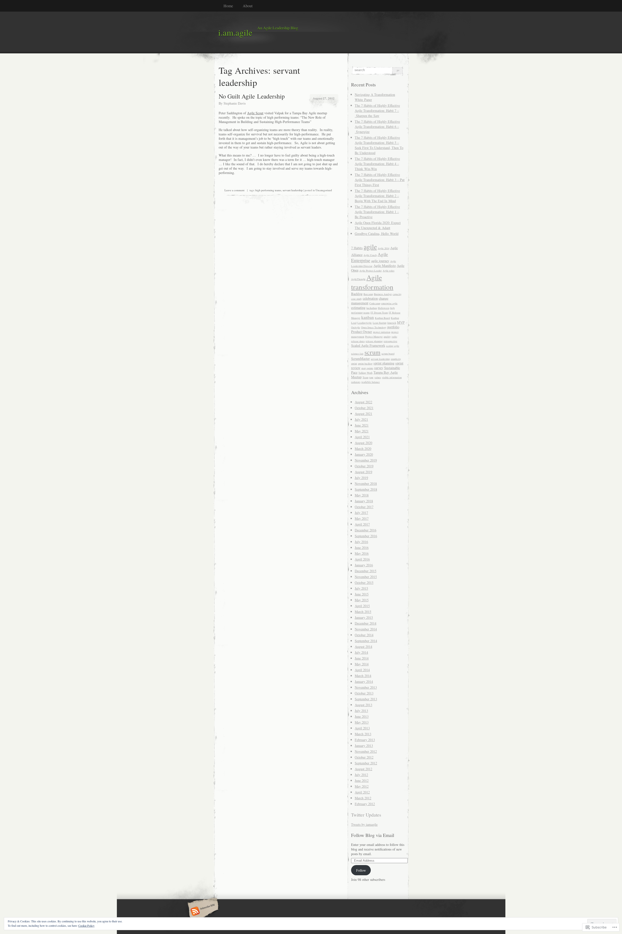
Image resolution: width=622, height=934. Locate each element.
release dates (358, 341)
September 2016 (366, 536)
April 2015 (362, 605)
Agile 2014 (383, 248)
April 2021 (362, 437)
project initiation (381, 332)
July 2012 (361, 774)
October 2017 (364, 506)
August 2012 (363, 769)
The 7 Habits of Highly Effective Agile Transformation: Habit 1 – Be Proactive (377, 211)
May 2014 (362, 664)
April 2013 (362, 728)
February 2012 (365, 804)
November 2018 (366, 483)
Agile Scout (255, 113)
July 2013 (361, 710)
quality (387, 336)
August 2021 (363, 413)
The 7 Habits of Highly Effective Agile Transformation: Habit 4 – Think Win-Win (377, 163)
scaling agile (392, 345)
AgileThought (358, 279)
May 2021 (362, 431)
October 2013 (364, 693)
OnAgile (355, 327)
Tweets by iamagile (364, 824)
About (247, 5)
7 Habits (357, 248)
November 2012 (366, 751)
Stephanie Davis (235, 103)
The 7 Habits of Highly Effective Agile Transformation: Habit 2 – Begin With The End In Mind (377, 195)
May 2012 (362, 786)
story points (367, 368)
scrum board (387, 353)
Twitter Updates (366, 814)
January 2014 (364, 681)
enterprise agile (389, 303)
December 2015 (365, 571)
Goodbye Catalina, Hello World (376, 233)
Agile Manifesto (384, 265)
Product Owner (361, 331)
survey (378, 367)
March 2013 (363, 734)
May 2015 (362, 600)
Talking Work (365, 372)
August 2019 (363, 472)
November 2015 (366, 576)
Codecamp (374, 303)
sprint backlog (365, 363)
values (377, 377)
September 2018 (366, 489)
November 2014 (366, 629)
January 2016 (364, 565)
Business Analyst (383, 294)
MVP (401, 322)
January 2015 (364, 617)
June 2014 (362, 658)
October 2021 (364, 407)
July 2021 (361, 419)
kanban (367, 317)
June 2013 (362, 716)
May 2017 (362, 518)
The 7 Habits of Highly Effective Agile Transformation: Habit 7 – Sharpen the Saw (377, 110)
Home (228, 5)
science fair (357, 353)
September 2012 (366, 763)
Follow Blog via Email (372, 835)
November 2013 (366, 687)
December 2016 (365, 530)
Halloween (383, 308)
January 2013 (364, 745)
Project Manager (374, 336)
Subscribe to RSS (202, 911)
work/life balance (370, 382)
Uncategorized (324, 190)
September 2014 (366, 640)
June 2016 (362, 547)
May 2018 (362, 495)
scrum (372, 352)
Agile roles (388, 270)
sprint (354, 363)
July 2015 (361, 588)
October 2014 (364, 635)
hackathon (371, 308)
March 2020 (363, 448)
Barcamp (368, 294)
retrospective (390, 341)
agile (370, 246)
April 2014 (362, 670)
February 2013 (365, 739)
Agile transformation (372, 282)
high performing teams (268, 190)
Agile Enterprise (369, 257)
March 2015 (363, 611)
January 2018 (364, 501)
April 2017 (362, 524)
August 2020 (363, 442)
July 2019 (361, 477)
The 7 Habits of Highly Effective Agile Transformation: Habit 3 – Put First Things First (380, 179)
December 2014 (365, 623)
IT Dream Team (379, 312)
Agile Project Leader (370, 270)
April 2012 (362, 792)
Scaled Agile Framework (368, 345)
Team (365, 377)
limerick (391, 322)
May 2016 (362, 553)
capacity (397, 294)
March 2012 (363, 798)
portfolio (393, 327)
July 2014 (361, 652)
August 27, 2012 (324, 98)
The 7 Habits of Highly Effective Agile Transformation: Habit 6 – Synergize (377, 126)
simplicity (396, 359)
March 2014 (363, 675)
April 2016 (362, 559)
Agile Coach (370, 255)
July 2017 (361, 512)
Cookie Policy (86, 925)
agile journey (380, 260)
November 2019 (366, 460)
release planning (374, 341)
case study (356, 298)
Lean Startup (379, 322)
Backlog (357, 293)
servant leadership (293, 190)
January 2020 (364, 454)
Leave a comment (234, 190)
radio (394, 336)
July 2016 (361, 541)
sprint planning (383, 363)
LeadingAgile (364, 322)
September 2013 (366, 699)
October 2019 (364, 466)
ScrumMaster (360, 358)
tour (371, 377)
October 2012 (364, 757)
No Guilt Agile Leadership (252, 96)
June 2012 (362, 780)
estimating (358, 307)
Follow (361, 870)
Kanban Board (382, 318)
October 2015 (364, 582)
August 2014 (363, 646)
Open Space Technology (373, 327)
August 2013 (363, 705)
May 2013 (362, 722)
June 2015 (362, 594)
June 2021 (362, 425)
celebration (370, 298)
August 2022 (363, 402)
